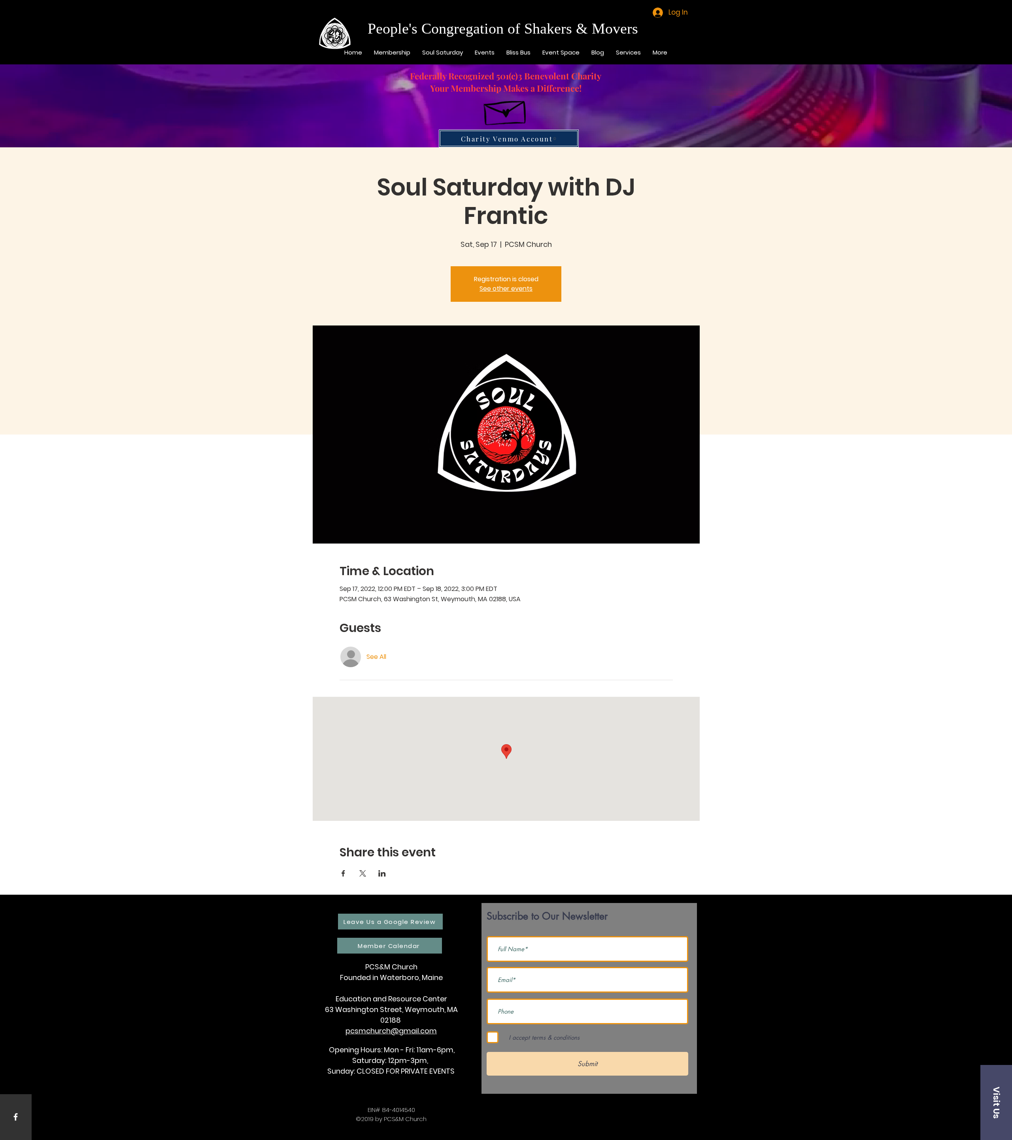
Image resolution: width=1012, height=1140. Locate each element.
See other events (506, 288)
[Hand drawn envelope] (506, 109)
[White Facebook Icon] (16, 1117)
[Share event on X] (362, 873)
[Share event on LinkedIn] (382, 873)
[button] (996, 1102)
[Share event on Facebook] (343, 873)
